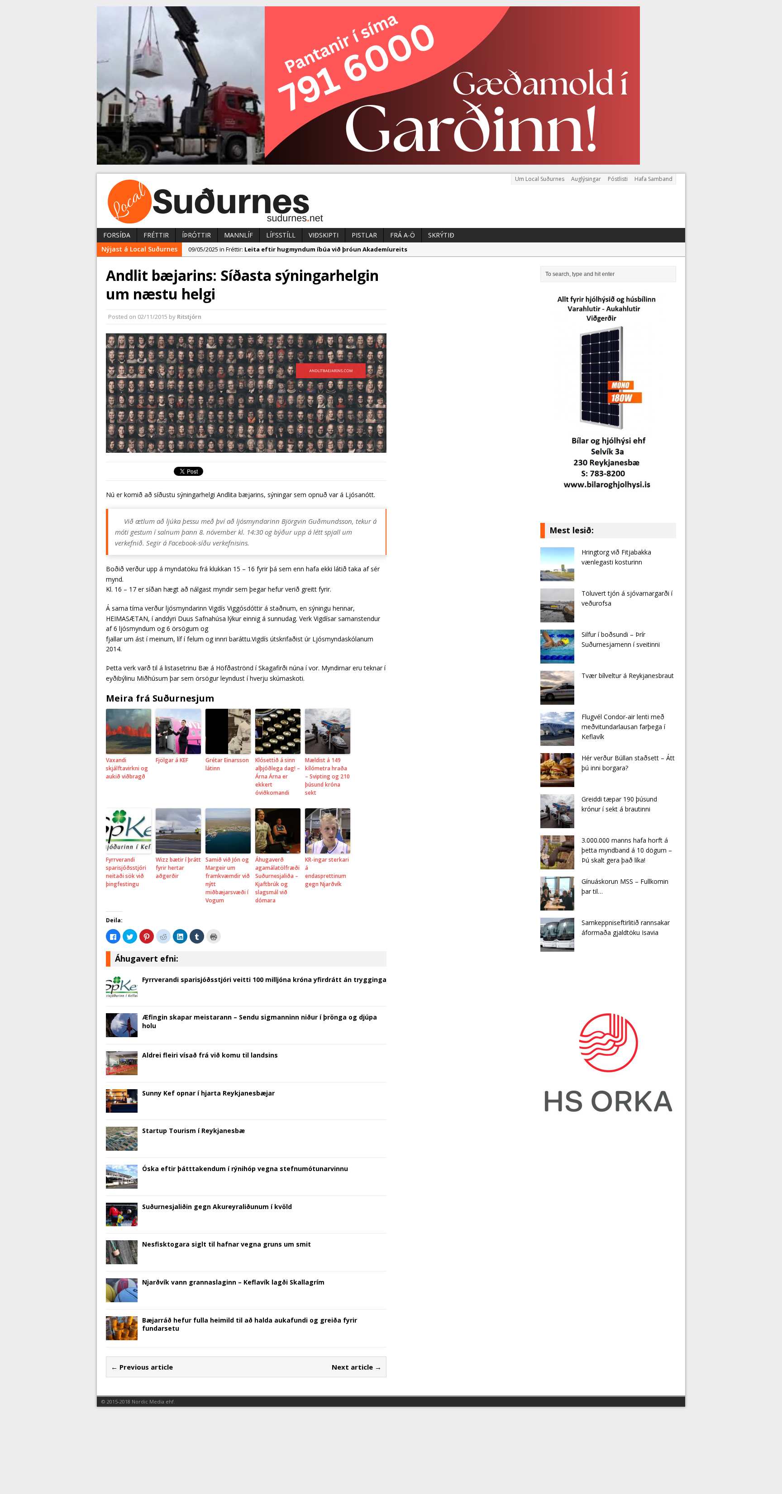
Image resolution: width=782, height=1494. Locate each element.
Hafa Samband (653, 179)
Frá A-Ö (402, 235)
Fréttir (156, 235)
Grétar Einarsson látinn (227, 764)
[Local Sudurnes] (391, 201)
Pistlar (364, 235)
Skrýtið (441, 235)
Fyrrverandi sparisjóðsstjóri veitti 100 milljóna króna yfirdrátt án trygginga (264, 979)
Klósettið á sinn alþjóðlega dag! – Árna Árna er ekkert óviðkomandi (277, 776)
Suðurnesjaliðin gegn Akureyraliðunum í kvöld (217, 1206)
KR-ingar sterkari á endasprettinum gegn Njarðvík (327, 872)
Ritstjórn (189, 317)
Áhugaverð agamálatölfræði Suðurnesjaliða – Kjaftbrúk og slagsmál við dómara (277, 880)
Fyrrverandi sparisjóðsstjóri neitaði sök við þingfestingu (126, 872)
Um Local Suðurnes (539, 179)
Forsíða (116, 235)
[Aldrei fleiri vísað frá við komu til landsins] (122, 1069)
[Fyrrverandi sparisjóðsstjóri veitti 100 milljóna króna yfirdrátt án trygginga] (122, 994)
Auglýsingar (586, 179)
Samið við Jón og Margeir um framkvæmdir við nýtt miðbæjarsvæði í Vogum (227, 880)
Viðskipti (324, 235)
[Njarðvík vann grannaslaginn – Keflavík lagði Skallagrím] (122, 1296)
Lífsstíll (281, 235)
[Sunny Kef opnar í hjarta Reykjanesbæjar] (122, 1107)
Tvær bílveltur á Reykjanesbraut (628, 675)
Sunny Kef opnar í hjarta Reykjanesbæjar (208, 1093)
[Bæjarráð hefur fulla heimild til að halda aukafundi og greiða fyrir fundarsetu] (122, 1334)
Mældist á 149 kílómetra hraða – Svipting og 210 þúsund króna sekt (327, 776)
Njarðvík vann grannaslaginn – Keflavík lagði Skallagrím (233, 1282)
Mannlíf (238, 235)
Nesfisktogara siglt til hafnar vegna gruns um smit (226, 1244)
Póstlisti (618, 179)
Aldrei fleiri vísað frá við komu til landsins (210, 1055)
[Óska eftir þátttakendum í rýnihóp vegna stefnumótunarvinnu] (122, 1183)
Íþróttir (196, 235)
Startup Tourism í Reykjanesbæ (193, 1130)
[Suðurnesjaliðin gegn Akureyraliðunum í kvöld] (122, 1221)
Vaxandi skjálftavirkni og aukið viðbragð (127, 768)
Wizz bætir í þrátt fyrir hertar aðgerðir (178, 868)
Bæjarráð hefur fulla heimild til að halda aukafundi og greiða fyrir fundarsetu (249, 1324)
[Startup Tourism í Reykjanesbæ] (122, 1145)
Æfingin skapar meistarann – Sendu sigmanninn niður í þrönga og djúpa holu (259, 1021)
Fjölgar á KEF (172, 760)
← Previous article (142, 1366)
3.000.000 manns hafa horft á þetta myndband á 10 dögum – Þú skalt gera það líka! (627, 850)
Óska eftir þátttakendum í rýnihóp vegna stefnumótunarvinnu (245, 1168)
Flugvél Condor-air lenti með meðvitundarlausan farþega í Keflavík (623, 726)
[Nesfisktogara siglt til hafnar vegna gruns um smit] (122, 1259)
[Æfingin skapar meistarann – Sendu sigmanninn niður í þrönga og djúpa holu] (122, 1032)
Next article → (356, 1366)
